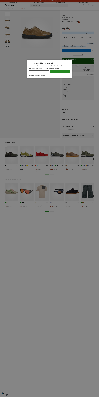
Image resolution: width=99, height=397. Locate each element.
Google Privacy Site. (55, 68)
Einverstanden (60, 71)
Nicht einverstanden (39, 71)
